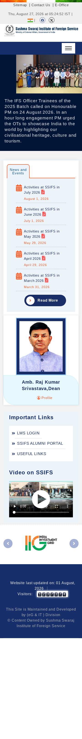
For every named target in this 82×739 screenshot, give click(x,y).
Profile (46, 398)
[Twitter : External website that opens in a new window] (51, 20)
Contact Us (40, 5)
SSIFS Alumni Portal (40, 443)
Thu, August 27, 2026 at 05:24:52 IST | (40, 14)
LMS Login (28, 433)
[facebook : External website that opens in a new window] (42, 20)
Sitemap (20, 5)
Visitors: (25, 594)
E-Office (62, 5)
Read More (48, 300)
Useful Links (31, 454)
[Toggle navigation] (68, 48)
